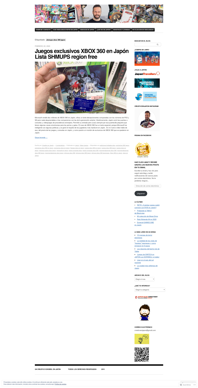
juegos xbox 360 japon (109, 148)
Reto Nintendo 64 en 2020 (146, 219)
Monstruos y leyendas (121, 30)
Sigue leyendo (41, 137)
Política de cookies (60, 384)
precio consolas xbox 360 (91, 150)
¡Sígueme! (141, 193)
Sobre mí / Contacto (43, 30)
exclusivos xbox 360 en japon (44, 148)
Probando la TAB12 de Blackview (143, 211)
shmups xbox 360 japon (83, 153)
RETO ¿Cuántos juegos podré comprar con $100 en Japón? (147, 206)
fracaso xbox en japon (77, 148)
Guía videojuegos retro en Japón (65, 30)
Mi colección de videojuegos (142, 30)
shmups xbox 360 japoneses (100, 153)
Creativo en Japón (48, 145)
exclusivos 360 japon (122, 145)
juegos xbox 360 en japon (93, 148)
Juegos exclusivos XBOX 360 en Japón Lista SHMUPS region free (82, 53)
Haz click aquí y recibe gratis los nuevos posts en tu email (147, 165)
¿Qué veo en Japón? (104, 30)
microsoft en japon (62, 150)
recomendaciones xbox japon (54, 153)
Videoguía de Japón (87, 30)
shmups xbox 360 (69, 153)
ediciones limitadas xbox (107, 145)
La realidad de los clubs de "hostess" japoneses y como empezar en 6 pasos (146, 243)
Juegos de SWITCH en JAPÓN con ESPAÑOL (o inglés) (147, 255)
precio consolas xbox (75, 150)
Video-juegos (84, 145)
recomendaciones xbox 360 (108, 150)
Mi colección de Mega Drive (147, 216)
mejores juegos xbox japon (47, 150)
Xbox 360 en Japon (116, 153)
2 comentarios (60, 145)
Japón (77, 145)
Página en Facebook (143, 135)
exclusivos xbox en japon (62, 148)
